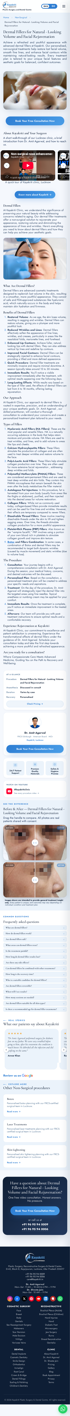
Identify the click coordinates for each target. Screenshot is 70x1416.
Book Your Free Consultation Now (35, 121)
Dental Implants (19, 1353)
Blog (51, 1371)
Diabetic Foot (51, 1324)
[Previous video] (6, 165)
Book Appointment (51, 1375)
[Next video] (63, 165)
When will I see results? (16, 991)
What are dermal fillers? (16, 927)
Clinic (51, 1349)
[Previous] (6, 1049)
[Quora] (53, 1298)
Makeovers (19, 1328)
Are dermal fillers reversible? (19, 985)
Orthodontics (19, 1364)
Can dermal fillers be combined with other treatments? (30, 968)
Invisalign (18, 1368)
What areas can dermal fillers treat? (22, 945)
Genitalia (51, 1342)
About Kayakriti (51, 1353)
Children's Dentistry (19, 1385)
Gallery (51, 1368)
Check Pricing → (35, 703)
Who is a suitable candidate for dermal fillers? (26, 980)
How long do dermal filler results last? (23, 956)
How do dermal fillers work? (19, 933)
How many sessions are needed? (20, 997)
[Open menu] (63, 6)
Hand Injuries (51, 1317)
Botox (10, 542)
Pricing (51, 1364)
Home (6, 17)
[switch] (49, 6)
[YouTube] (38, 1298)
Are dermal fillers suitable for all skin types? (25, 1003)
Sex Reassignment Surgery (19, 1324)
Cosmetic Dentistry (18, 1357)
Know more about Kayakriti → (35, 194)
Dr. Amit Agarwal (51, 1357)
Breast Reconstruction (51, 1339)
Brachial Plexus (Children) (51, 1314)
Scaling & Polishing (19, 1382)
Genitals (19, 1321)
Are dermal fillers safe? (16, 939)
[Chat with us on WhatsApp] (62, 1408)
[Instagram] (10, 1298)
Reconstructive (51, 1306)
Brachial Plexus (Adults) (51, 1310)
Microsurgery (51, 1328)
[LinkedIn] (46, 1298)
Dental (18, 1349)
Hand (51, 1321)
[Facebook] (17, 1298)
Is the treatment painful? (17, 951)
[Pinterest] (31, 1298)
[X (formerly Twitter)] (24, 1298)
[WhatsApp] (60, 1298)
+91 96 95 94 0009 (35, 1274)
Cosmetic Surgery (19, 1306)
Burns (51, 1335)
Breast (19, 1314)
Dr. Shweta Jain (51, 1360)
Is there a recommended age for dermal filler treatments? (31, 1009)
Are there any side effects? (17, 962)
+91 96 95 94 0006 (35, 1276)
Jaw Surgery (51, 1332)
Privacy (51, 1378)
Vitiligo (18, 1339)
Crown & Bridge (19, 1375)
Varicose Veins (19, 1342)
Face (19, 1310)
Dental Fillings (18, 1378)
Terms (51, 1382)
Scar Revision (19, 1332)
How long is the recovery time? (20, 974)
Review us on (12, 1075)
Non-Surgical (21, 17)
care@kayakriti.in (35, 1279)
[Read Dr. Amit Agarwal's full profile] (35, 722)
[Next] (63, 1049)
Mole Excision (19, 1335)
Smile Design (19, 1360)
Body (18, 1317)
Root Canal (19, 1371)
